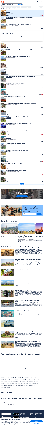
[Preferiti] (34, 1)
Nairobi (13, 394)
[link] (22, 13)
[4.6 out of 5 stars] (4, 404)
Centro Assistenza (22, 413)
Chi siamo (31, 413)
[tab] (7, 375)
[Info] (14, 9)
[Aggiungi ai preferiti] (5, 11)
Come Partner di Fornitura (38, 413)
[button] (22, 13)
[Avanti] (42, 233)
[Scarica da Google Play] (16, 414)
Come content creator (38, 414)
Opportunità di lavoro (32, 415)
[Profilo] (41, 1)
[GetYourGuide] (2, 2)
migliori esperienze (20, 394)
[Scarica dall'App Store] (16, 417)
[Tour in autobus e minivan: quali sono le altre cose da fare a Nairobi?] (42, 357)
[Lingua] (37, 1)
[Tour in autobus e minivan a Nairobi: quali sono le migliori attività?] (42, 368)
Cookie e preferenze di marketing (24, 417)
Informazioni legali (22, 414)
